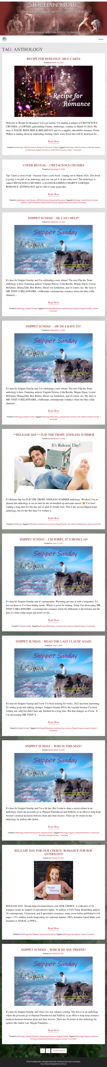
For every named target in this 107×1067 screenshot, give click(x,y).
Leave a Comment (79, 203)
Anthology (18, 147)
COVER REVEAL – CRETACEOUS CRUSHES (53, 165)
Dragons (71, 833)
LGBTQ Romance (29, 147)
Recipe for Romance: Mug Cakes (53, 59)
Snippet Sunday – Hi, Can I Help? (53, 218)
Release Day (81, 524)
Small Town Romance (58, 150)
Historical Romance (82, 833)
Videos (55, 147)
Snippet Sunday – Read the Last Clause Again (53, 641)
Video (69, 150)
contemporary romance (70, 308)
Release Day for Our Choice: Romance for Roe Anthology (53, 852)
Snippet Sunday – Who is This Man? (53, 746)
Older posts (58, 1051)
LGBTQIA (90, 147)
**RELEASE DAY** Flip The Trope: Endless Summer (53, 434)
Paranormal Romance (57, 200)
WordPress (63, 1064)
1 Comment (77, 150)
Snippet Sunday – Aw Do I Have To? (53, 326)
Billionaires (56, 308)
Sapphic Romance (43, 150)
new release (81, 417)
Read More (53, 141)
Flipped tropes (61, 524)
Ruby (42, 1064)
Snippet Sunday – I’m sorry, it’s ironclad (53, 539)
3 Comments (90, 626)
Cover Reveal (30, 200)
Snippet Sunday (31, 308)
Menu (101, 39)
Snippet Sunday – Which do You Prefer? (53, 949)
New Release (34, 934)
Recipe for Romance (44, 147)
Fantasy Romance (32, 1036)
